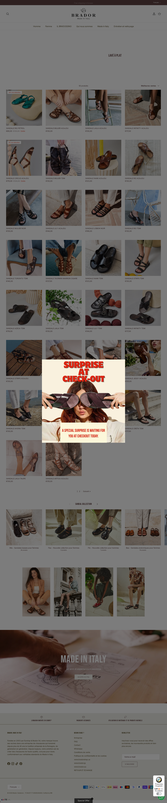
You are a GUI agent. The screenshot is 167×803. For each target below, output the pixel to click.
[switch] (158, 793)
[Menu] (163, 776)
